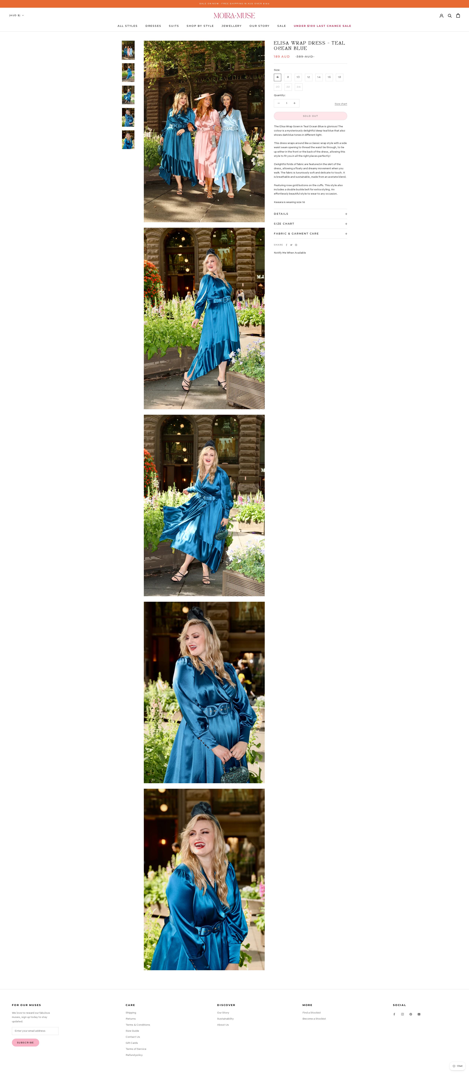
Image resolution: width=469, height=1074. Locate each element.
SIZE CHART (284, 223)
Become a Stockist (314, 1019)
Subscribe (25, 1042)
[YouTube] (419, 1014)
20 (278, 86)
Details (281, 213)
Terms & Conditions (138, 1025)
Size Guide (132, 1031)
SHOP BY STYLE (200, 26)
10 (298, 77)
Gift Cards (132, 1043)
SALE (281, 26)
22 (288, 86)
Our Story (223, 1012)
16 (329, 77)
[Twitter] (291, 245)
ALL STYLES (128, 26)
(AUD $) (15, 15)
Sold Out (310, 116)
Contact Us (133, 1037)
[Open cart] (458, 15)
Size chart (341, 104)
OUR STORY (260, 26)
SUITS (174, 26)
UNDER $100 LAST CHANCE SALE (323, 26)
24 (299, 86)
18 (339, 77)
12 (308, 77)
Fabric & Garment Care (296, 233)
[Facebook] (286, 245)
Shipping (131, 1012)
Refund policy (134, 1055)
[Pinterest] (296, 245)
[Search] (450, 15)
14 (319, 77)
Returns (131, 1019)
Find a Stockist (311, 1012)
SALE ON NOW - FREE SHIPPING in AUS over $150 (234, 4)
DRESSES (153, 26)
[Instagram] (402, 1014)
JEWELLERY (232, 26)
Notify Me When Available (290, 253)
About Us (223, 1025)
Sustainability (225, 1019)
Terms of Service (136, 1049)
